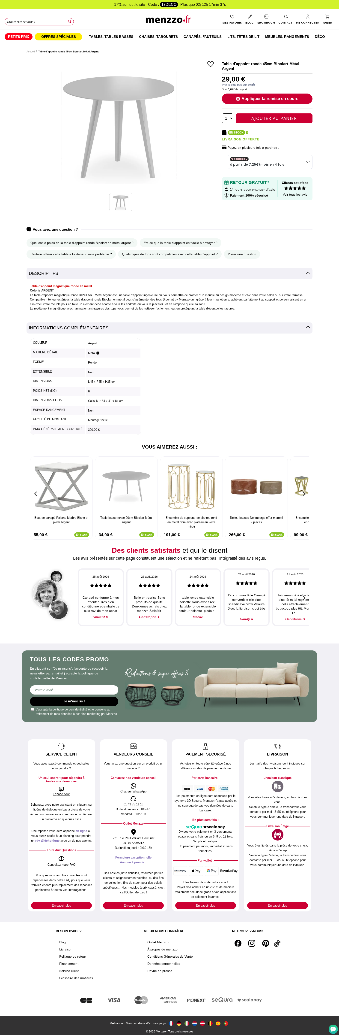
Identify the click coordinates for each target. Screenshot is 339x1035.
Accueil (31, 51)
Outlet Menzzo (158, 942)
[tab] (169, 273)
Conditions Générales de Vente (170, 956)
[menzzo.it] (186, 1023)
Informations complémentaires (69, 327)
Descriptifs (43, 273)
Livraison (65, 949)
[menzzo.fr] (171, 1023)
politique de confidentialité (70, 709)
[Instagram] (251, 943)
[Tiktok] (277, 943)
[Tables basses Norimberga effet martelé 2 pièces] (256, 486)
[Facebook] (238, 943)
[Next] (303, 493)
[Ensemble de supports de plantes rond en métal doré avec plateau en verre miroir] (191, 486)
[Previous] (35, 493)
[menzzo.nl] (194, 1023)
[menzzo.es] (218, 1023)
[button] (211, 64)
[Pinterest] (265, 943)
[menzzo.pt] (226, 1023)
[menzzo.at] (202, 1023)
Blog (62, 942)
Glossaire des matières (76, 978)
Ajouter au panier (274, 118)
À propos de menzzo (162, 949)
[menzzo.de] (178, 1023)
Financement (68, 963)
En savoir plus (61, 905)
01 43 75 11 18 (133, 804)
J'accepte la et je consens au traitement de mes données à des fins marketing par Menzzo (76, 712)
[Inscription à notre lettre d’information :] (74, 690)
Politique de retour (72, 956)
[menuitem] (19, 36)
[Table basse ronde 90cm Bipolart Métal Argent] (126, 486)
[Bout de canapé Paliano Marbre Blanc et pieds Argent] (61, 486)
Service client (69, 971)
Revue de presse (159, 971)
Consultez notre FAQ (61, 864)
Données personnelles (163, 963)
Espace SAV (61, 794)
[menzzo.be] (210, 1023)
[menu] (169, 36)
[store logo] (169, 21)
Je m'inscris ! (74, 701)
